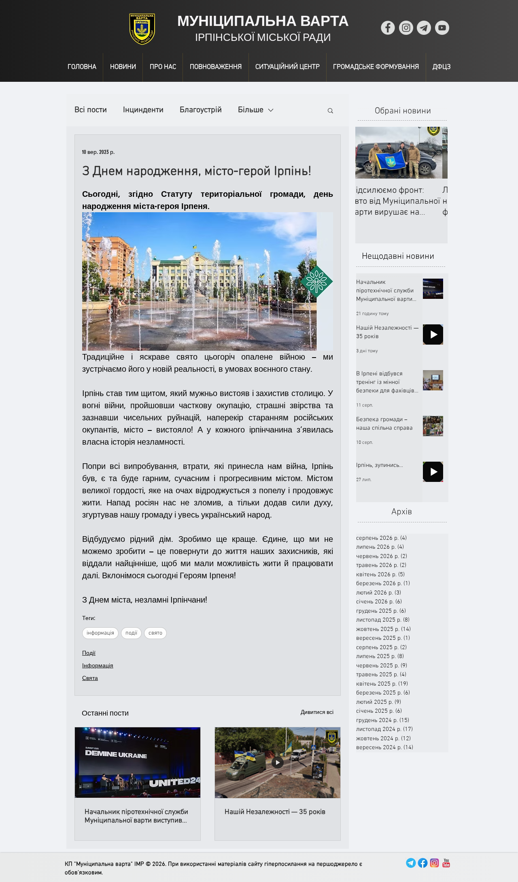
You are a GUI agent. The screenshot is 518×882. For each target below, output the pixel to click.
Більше (250, 110)
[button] (330, 110)
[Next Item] (434, 153)
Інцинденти (143, 110)
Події (89, 653)
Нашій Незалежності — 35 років (275, 812)
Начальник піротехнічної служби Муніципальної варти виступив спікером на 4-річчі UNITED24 (136, 816)
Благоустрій (201, 110)
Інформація (97, 665)
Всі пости (90, 110)
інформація (100, 633)
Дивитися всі (317, 712)
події (131, 633)
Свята (90, 678)
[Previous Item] (368, 153)
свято (155, 633)
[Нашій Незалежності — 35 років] (277, 762)
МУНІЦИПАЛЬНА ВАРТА (263, 21)
